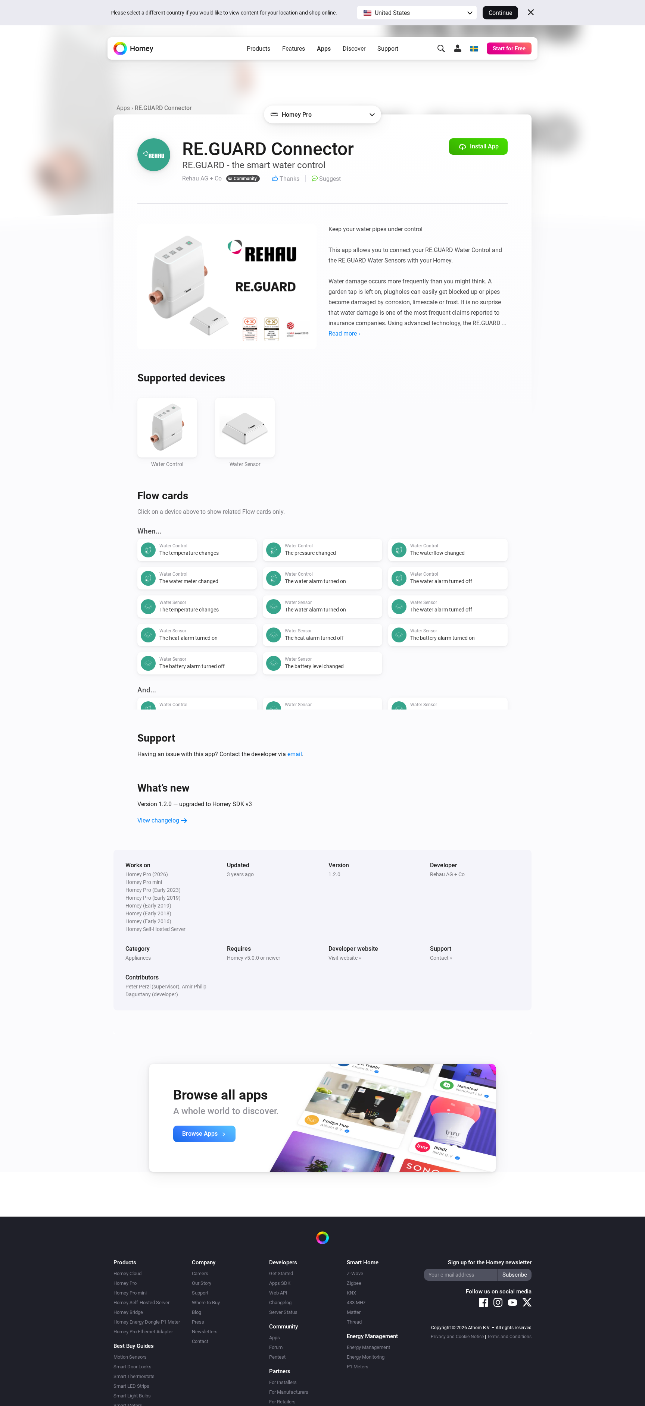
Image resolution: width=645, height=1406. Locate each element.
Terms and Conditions (509, 1336)
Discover (354, 48)
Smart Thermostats (134, 1376)
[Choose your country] (474, 48)
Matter (354, 1312)
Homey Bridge (128, 1312)
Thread (354, 1322)
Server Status (283, 1312)
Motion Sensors (130, 1357)
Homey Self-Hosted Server (141, 1302)
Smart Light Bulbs (132, 1396)
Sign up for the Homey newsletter (490, 1262)
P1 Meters (357, 1366)
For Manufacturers (288, 1392)
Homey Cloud (127, 1273)
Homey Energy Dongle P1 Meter (146, 1322)
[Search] (441, 48)
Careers (200, 1273)
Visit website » (344, 958)
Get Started (281, 1273)
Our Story (201, 1283)
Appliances (138, 958)
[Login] (457, 48)
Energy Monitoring (365, 1357)
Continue (500, 12)
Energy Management (368, 1347)
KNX (351, 1293)
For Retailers (282, 1402)
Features (293, 48)
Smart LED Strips (131, 1386)
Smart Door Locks (132, 1366)
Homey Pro (125, 1283)
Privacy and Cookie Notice (457, 1336)
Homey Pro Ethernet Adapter (143, 1331)
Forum (276, 1347)
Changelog (280, 1302)
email (294, 754)
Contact (200, 1341)
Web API (278, 1293)
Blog (196, 1312)
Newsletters (205, 1331)
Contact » (441, 958)
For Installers (283, 1382)
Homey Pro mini (130, 1293)
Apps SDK (279, 1283)
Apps (324, 48)
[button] (417, 12)
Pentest (277, 1357)
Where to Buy (206, 1302)
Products (258, 48)
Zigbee (354, 1283)
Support (387, 48)
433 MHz (356, 1302)
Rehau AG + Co (447, 874)
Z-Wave (355, 1273)
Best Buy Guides (133, 1346)
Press (198, 1322)
